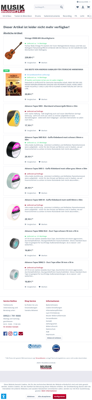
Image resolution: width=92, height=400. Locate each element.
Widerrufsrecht (51, 326)
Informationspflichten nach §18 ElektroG (54, 311)
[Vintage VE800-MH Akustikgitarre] (14, 50)
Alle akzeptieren (44, 396)
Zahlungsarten (51, 324)
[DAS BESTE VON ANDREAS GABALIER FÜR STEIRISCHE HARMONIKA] (14, 84)
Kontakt (49, 321)
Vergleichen (31, 63)
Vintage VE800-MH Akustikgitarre (39, 38)
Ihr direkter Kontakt (10, 327)
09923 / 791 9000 (12, 315)
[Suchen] (61, 7)
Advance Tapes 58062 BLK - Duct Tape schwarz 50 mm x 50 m (51, 231)
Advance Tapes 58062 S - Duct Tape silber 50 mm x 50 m (49, 262)
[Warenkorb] (88, 7)
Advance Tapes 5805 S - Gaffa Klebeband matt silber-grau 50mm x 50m (56, 168)
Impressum (50, 334)
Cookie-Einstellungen (54, 308)
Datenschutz (50, 329)
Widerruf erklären (54, 338)
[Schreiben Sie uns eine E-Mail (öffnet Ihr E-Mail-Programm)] (21, 333)
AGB (47, 332)
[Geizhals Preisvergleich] (35, 346)
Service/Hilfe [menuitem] (83, 2)
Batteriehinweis (52, 305)
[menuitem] (49, 7)
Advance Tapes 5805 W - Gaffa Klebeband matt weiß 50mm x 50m (54, 200)
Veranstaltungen (31, 308)
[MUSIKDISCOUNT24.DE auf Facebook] (5, 333)
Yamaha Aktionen (31, 310)
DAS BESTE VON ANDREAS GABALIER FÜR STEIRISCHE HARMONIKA (54, 69)
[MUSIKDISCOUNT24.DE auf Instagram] (10, 333)
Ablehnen (31, 396)
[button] (3, 396)
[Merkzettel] (77, 7)
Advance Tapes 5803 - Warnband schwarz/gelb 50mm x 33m (51, 106)
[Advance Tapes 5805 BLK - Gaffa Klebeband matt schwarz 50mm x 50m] (14, 149)
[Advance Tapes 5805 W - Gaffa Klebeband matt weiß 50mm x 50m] (14, 212)
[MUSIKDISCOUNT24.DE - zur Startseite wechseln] (13, 9)
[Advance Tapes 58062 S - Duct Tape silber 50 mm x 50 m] (14, 274)
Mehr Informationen (49, 391)
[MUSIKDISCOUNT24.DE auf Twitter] (15, 333)
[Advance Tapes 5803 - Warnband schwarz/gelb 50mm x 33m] (14, 118)
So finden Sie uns (31, 305)
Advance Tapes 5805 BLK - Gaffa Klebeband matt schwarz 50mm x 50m (54, 138)
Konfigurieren (59, 396)
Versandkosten (51, 318)
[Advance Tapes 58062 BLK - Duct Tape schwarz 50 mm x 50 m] (14, 243)
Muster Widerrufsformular (56, 316)
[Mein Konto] (83, 7)
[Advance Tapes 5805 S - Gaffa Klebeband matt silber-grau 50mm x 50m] (14, 180)
